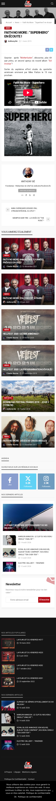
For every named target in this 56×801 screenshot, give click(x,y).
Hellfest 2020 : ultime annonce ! (21, 333)
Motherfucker (26, 58)
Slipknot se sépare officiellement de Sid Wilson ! (26, 526)
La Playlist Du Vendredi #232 (30, 665)
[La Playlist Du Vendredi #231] (8, 682)
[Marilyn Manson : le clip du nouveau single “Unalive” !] (9, 540)
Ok (15, 797)
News (8, 28)
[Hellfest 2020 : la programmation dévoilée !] (28, 360)
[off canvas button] (3, 3)
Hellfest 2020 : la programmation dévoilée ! (28, 369)
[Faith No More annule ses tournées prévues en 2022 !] (28, 253)
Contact (31, 779)
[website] (22, 195)
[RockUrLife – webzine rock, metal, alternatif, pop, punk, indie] (28, 765)
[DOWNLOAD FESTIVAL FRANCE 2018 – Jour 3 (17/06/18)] (28, 396)
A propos (8, 772)
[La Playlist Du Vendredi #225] (8, 656)
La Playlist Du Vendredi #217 (30, 640)
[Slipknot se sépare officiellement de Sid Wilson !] (28, 517)
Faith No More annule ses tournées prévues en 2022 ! (23, 261)
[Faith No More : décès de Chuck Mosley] (28, 432)
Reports (8, 398)
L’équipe (17, 772)
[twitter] (30, 195)
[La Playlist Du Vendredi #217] (8, 643)
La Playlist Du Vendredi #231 (30, 678)
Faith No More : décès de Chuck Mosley (25, 440)
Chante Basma (12, 266)
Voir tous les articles (27, 190)
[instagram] (34, 195)
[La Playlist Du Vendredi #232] (8, 669)
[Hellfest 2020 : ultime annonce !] (28, 325)
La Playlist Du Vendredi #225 (30, 652)
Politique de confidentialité (15, 779)
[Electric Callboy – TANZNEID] (9, 567)
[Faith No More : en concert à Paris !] (28, 289)
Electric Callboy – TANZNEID (31, 563)
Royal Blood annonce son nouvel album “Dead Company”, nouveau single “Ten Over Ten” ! (34, 551)
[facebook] (26, 195)
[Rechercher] (52, 4)
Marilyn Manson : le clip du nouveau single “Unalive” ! (35, 537)
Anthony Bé (13, 41)
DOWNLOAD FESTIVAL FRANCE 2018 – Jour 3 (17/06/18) (26, 403)
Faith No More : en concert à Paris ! (23, 298)
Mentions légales (29, 772)
